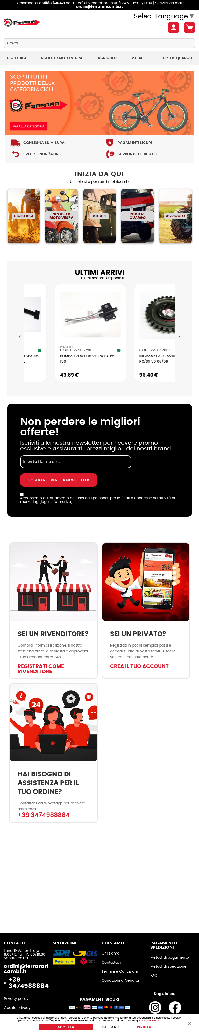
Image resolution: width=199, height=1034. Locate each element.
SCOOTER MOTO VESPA (61, 216)
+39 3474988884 (44, 815)
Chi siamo (110, 953)
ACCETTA (66, 1027)
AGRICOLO (175, 216)
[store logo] (22, 22)
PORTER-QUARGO (138, 216)
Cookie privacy (17, 1008)
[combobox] (99, 43)
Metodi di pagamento (169, 957)
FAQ (153, 976)
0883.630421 (54, 3)
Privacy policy (16, 999)
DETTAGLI (111, 1027)
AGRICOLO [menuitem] (107, 58)
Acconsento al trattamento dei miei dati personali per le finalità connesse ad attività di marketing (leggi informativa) (97, 500)
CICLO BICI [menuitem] (16, 58)
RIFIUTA (144, 1027)
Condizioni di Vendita (120, 980)
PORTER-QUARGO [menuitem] (176, 58)
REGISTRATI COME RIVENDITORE (41, 669)
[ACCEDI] (173, 27)
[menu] (99, 58)
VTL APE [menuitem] (138, 58)
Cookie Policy (150, 1020)
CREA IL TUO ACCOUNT (139, 666)
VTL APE (100, 216)
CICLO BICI (23, 216)
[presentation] (20, 337)
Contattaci (111, 962)
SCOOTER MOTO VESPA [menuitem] (61, 58)
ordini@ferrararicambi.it (99, 7)
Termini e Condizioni (120, 971)
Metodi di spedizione (168, 967)
